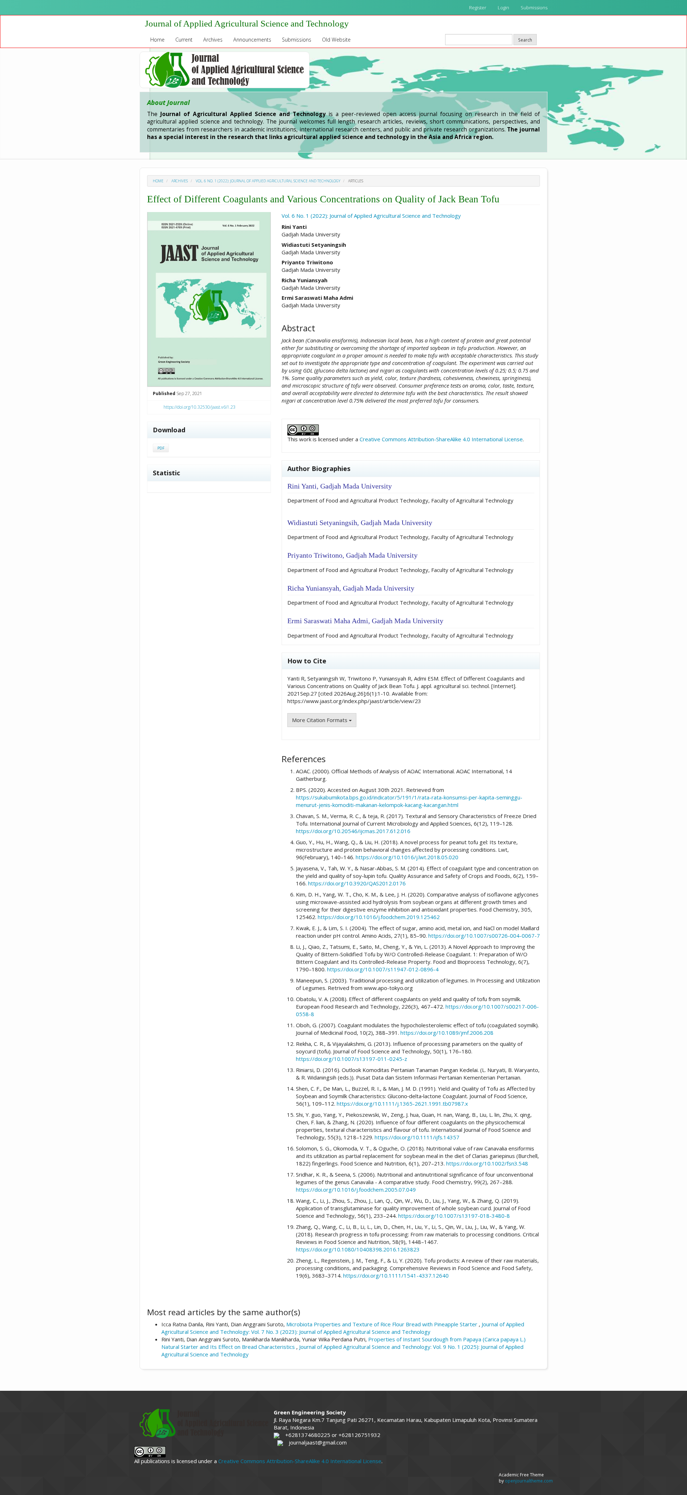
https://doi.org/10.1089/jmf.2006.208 (446, 1032)
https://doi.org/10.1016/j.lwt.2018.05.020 (407, 857)
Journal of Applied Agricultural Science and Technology (247, 23)
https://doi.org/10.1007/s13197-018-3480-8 (454, 1215)
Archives (213, 39)
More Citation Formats (320, 720)
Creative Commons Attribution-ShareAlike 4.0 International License (441, 439)
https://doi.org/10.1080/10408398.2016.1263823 (358, 1249)
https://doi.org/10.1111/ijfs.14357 (417, 1137)
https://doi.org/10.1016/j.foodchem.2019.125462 (379, 916)
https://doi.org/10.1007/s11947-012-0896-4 (383, 969)
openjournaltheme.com (529, 1481)
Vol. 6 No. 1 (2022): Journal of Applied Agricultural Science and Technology (268, 180)
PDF (160, 448)
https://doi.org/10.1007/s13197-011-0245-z (351, 1058)
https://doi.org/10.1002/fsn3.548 (487, 1163)
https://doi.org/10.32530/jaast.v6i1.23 (199, 407)
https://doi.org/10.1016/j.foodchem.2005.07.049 (356, 1189)
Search (525, 40)
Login (503, 7)
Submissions (534, 7)
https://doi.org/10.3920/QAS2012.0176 (357, 883)
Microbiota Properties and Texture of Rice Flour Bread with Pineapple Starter (382, 1324)
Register (477, 7)
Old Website (336, 39)
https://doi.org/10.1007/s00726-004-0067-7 (484, 935)
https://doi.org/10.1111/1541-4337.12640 (396, 1275)
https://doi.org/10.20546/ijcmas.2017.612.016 (353, 831)
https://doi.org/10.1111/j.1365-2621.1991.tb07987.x (402, 1103)
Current (184, 39)
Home (157, 39)
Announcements (252, 39)
